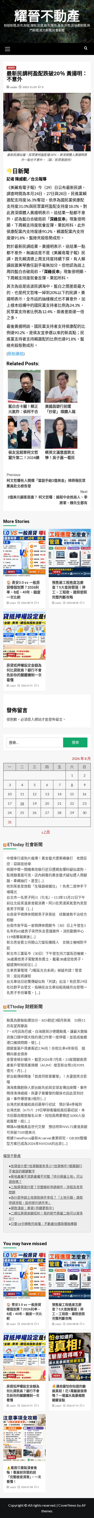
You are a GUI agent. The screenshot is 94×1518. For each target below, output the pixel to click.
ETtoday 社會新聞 (25, 844)
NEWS (11, 67)
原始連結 (15, 353)
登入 (31, 719)
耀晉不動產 (47, 16)
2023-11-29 (30, 87)
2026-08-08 (72, 603)
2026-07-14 (72, 1405)
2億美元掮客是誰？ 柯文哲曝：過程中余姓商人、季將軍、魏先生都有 (47, 497)
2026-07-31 (27, 685)
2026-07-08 (27, 1487)
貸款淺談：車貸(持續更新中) (32, 1208)
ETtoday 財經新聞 (25, 1006)
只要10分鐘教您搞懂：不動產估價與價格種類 (44, 1224)
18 (22, 803)
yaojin (13, 87)
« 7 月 (46, 832)
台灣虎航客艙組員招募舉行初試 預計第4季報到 (44, 1104)
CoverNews (67, 1505)
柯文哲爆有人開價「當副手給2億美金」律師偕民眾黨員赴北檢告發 (46, 480)
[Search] (86, 48)
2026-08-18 (27, 603)
